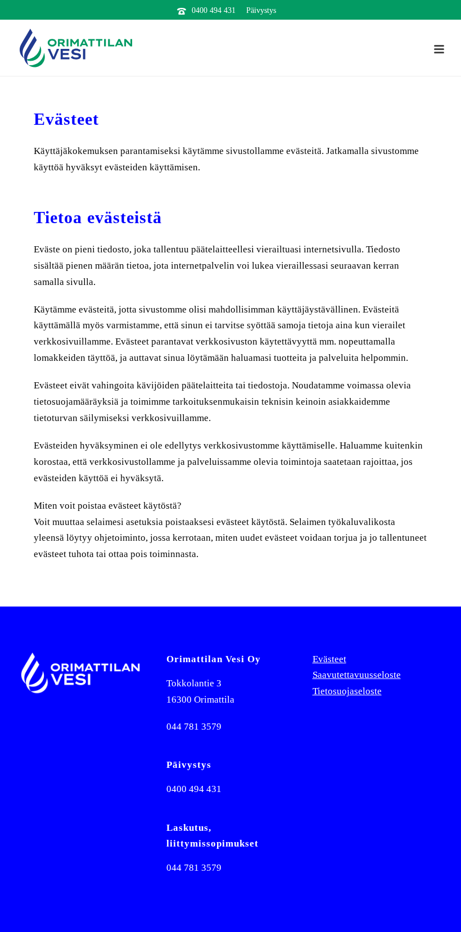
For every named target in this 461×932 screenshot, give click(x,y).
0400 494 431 (214, 10)
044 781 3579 (194, 726)
